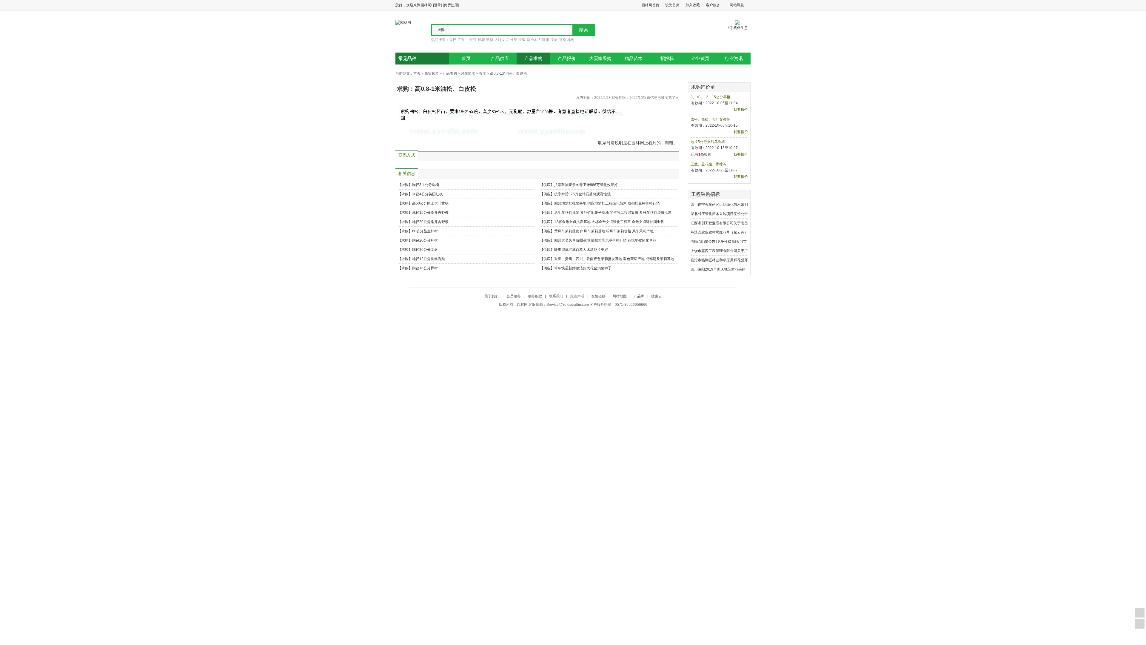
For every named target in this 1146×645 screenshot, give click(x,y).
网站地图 (619, 296)
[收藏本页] (1140, 613)
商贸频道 (431, 73)
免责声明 (577, 296)
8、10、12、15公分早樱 (710, 97)
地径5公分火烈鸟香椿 (708, 142)
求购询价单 (703, 87)
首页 (466, 58)
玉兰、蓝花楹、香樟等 (708, 164)
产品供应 (500, 58)
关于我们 (492, 296)
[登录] (437, 5)
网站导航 (737, 5)
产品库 (639, 296)
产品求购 (533, 58)
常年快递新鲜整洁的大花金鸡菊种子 (582, 268)
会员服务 (513, 296)
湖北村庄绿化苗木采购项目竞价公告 (719, 214)
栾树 (554, 40)
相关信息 (406, 173)
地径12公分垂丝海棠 (428, 259)
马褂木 (532, 40)
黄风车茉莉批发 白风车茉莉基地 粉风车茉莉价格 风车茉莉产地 (604, 231)
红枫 (522, 40)
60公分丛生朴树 (425, 231)
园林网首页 (650, 5)
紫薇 (489, 40)
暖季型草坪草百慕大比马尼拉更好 (581, 250)
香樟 (452, 40)
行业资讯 (734, 58)
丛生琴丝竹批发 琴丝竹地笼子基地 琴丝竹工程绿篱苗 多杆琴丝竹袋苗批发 (612, 213)
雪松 (562, 40)
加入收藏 (693, 5)
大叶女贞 (502, 40)
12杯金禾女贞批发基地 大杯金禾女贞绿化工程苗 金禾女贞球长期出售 (609, 222)
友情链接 (598, 296)
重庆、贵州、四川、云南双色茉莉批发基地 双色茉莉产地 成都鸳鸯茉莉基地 (614, 259)
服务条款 (535, 296)
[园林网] (403, 22)
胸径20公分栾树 (425, 250)
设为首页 (672, 5)
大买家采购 (600, 58)
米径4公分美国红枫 (427, 194)
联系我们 (556, 296)
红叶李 (544, 40)
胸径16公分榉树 (425, 268)
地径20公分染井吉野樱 (430, 222)
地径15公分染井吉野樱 (430, 213)
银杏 (473, 40)
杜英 (513, 40)
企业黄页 (700, 58)
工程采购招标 (705, 194)
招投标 (667, 58)
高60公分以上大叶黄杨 (430, 203)
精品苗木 (634, 58)
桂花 (481, 40)
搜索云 (656, 296)
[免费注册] (451, 5)
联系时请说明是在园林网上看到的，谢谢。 (637, 142)
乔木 (482, 73)
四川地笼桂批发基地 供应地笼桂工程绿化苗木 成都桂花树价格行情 (607, 203)
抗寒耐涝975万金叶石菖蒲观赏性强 (582, 194)
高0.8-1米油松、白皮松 (508, 73)
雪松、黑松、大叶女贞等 (710, 119)
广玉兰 (463, 40)
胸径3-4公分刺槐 (425, 185)
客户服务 (713, 5)
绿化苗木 (468, 73)
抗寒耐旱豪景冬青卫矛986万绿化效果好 (586, 185)
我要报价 (741, 110)
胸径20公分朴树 (425, 240)
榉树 (570, 40)
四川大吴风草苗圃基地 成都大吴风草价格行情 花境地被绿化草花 (605, 240)
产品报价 (567, 58)
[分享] (1140, 624)
